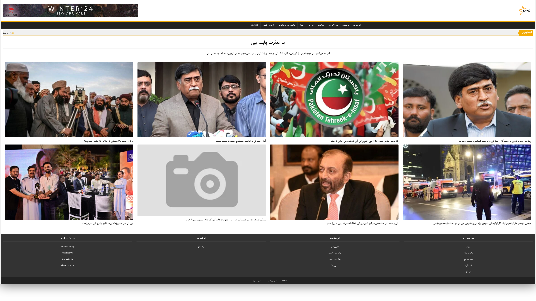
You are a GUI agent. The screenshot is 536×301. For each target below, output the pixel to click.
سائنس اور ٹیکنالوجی (286, 25)
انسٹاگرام (468, 265)
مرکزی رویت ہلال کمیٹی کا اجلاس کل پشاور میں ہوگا (108, 141)
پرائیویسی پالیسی (334, 253)
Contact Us (67, 253)
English (254, 25)
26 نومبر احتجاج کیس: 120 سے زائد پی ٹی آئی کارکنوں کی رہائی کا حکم (365, 141)
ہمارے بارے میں (335, 259)
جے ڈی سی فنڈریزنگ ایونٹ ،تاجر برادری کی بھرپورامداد (107, 223)
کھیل (302, 25)
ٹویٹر (468, 247)
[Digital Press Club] (524, 10)
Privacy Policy (67, 247)
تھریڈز (468, 272)
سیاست (321, 25)
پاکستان (346, 25)
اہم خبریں (357, 25)
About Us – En (67, 265)
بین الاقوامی (333, 25)
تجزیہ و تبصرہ (268, 25)
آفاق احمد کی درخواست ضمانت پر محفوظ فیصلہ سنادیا (241, 141)
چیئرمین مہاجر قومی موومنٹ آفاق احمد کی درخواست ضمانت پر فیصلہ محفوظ (495, 141)
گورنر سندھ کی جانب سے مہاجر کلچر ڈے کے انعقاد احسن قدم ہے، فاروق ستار (363, 223)
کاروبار (311, 25)
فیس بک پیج (468, 259)
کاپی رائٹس (335, 247)
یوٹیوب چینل (468, 253)
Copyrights (67, 259)
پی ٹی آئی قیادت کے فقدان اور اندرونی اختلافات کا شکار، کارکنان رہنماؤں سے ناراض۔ (226, 219)
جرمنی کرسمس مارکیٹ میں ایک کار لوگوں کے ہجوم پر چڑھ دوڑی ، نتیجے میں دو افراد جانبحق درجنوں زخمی (482, 223)
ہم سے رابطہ (334, 265)
